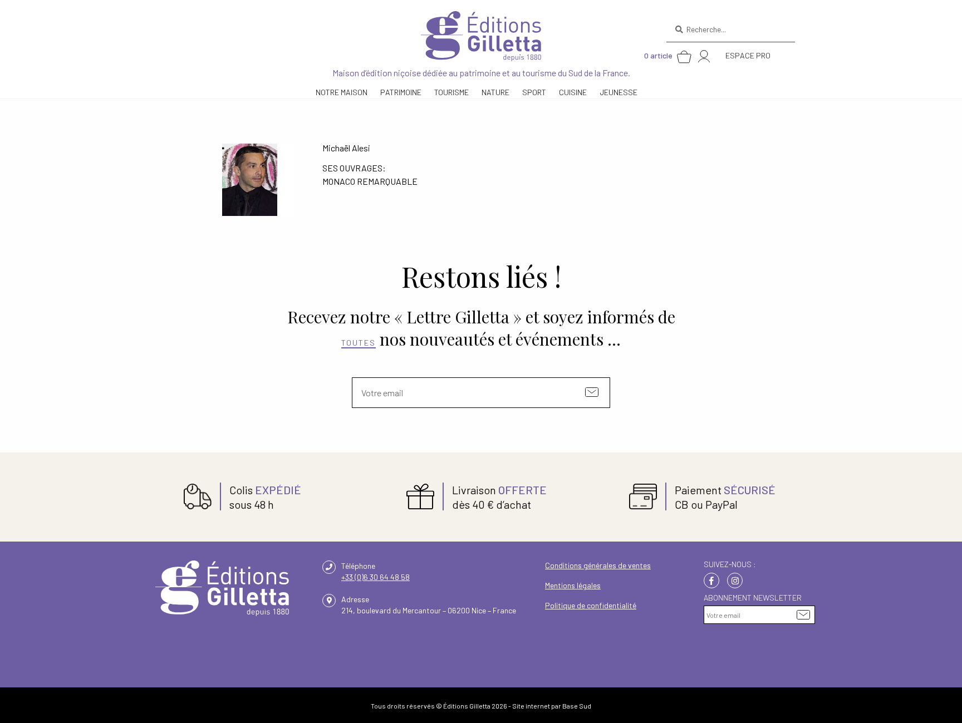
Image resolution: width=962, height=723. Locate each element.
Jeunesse (618, 92)
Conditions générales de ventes (598, 565)
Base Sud (576, 706)
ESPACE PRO (747, 55)
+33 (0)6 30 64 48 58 (375, 577)
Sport (534, 92)
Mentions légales (573, 585)
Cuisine (573, 92)
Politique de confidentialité (590, 605)
